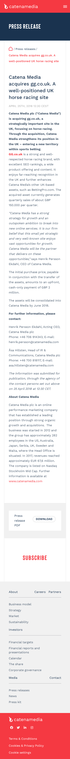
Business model (20, 604)
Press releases (19, 690)
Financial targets (21, 642)
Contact (55, 678)
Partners (55, 592)
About (13, 592)
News (13, 696)
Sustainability (18, 622)
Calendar (15, 658)
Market (14, 616)
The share (16, 664)
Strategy (15, 610)
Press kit (15, 702)
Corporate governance (25, 670)
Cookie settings (20, 753)
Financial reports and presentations (24, 650)
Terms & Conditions (23, 738)
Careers (40, 592)
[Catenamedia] (11, 49)
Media (13, 678)
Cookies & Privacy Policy (26, 745)
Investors (16, 629)
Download (44, 519)
